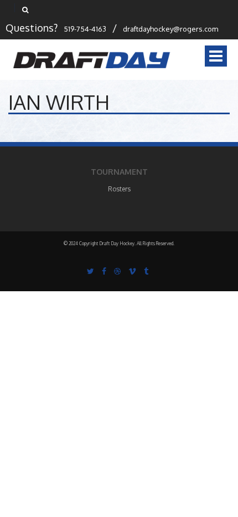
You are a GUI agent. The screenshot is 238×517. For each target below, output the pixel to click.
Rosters (119, 189)
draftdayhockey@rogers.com (170, 28)
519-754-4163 (85, 28)
